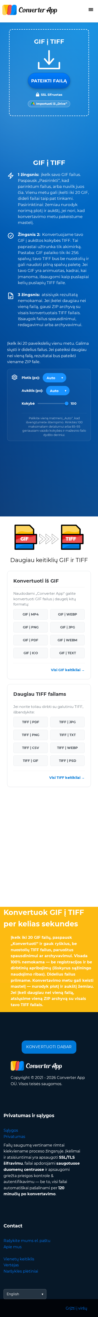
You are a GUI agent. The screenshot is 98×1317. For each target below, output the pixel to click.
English (13, 1294)
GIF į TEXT (67, 653)
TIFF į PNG (30, 735)
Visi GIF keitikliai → (68, 670)
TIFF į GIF (30, 761)
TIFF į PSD (67, 761)
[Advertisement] (49, 848)
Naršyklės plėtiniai (21, 1271)
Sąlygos (11, 1130)
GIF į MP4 (31, 614)
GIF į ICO (31, 653)
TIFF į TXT (67, 735)
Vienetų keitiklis (19, 1259)
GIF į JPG (67, 627)
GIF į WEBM (67, 640)
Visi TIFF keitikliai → (67, 778)
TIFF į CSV (30, 748)
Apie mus (13, 1247)
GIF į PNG (31, 627)
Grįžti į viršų (76, 1308)
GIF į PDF (30, 640)
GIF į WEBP (67, 614)
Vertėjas (11, 1265)
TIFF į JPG (67, 722)
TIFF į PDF (30, 722)
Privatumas (14, 1136)
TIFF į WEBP (67, 748)
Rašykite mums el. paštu (27, 1240)
